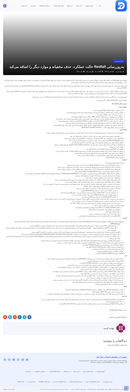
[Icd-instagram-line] (13, 359)
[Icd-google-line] (5, 359)
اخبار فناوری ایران (88, 371)
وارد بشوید (111, 345)
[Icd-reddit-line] (22, 359)
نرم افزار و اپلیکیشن (44, 5)
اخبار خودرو (24, 5)
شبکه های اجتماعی (58, 5)
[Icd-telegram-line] (27, 359)
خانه (100, 5)
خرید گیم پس (31, 381)
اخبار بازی (33, 5)
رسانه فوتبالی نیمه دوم (59, 381)
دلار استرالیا (21, 381)
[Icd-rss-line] (9, 359)
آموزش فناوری (89, 5)
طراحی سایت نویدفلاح (9, 389)
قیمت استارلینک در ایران (92, 381)
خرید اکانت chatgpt (44, 381)
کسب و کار (79, 5)
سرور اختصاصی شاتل (76, 381)
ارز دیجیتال (70, 5)
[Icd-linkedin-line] (18, 359)
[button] (118, 61)
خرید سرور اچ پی (107, 381)
